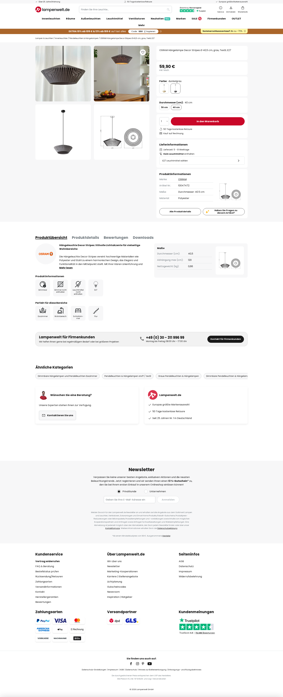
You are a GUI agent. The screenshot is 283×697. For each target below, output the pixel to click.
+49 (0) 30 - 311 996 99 (165, 337)
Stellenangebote (128, 576)
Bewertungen (116, 237)
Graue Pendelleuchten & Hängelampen (178, 376)
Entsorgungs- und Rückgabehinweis (184, 669)
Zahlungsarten (43, 581)
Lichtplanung (114, 581)
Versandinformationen (48, 586)
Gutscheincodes (116, 586)
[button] (63, 132)
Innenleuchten (61, 38)
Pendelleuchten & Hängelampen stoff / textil (128, 376)
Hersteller (166, 536)
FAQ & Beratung (44, 566)
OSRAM (182, 179)
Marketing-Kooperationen (122, 571)
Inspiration (113, 597)
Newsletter (113, 566)
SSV (143, 31)
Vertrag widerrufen (47, 561)
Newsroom (113, 592)
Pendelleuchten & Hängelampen (83, 38)
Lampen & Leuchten (44, 38)
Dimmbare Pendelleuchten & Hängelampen (228, 376)
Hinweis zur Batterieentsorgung (152, 669)
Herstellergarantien (46, 597)
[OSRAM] (45, 253)
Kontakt (40, 592)
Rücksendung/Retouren (49, 576)
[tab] (51, 237)
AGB (181, 561)
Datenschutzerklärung (167, 528)
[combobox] (125, 9)
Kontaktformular (112, 528)
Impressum (185, 571)
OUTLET (236, 18)
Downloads (143, 237)
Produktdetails (85, 237)
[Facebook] (133, 663)
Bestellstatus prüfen (47, 571)
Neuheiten (160, 18)
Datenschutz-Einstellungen (94, 669)
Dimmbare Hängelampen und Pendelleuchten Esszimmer (67, 376)
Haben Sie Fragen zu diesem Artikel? (225, 211)
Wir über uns (114, 561)
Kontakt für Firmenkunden (225, 339)
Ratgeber (126, 597)
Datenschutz (186, 566)
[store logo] (52, 9)
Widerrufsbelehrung (190, 576)
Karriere (112, 576)
